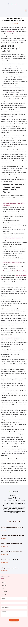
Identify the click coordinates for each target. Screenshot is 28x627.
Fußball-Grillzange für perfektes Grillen (12, 238)
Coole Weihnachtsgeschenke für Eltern (11, 551)
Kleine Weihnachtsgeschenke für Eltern (11, 543)
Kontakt (4, 594)
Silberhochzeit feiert (10, 31)
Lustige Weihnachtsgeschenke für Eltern (12, 527)
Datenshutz (4, 585)
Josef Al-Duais (14, 498)
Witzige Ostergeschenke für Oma (10, 568)
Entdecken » (4, 530)
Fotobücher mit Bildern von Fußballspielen (12, 88)
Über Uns (4, 582)
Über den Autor (14, 495)
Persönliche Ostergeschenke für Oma (11, 560)
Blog (3, 588)
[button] (26, 10)
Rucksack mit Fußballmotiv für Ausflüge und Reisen (15, 270)
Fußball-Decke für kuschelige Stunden (12, 262)
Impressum (4, 591)
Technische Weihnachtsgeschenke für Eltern (13, 535)
